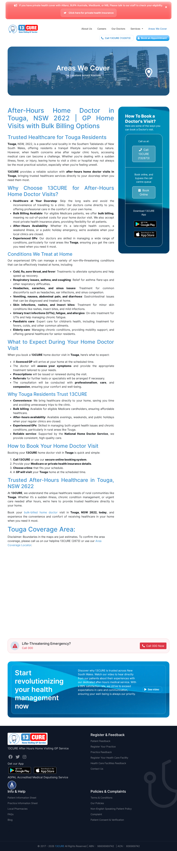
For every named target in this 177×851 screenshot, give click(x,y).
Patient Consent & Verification (107, 819)
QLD (10, 830)
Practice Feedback (101, 752)
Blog (10, 819)
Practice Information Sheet (23, 803)
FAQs (10, 814)
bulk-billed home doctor (41, 512)
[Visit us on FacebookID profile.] (11, 756)
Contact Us (97, 768)
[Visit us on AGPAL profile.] (12, 784)
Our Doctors (118, 28)
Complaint (96, 814)
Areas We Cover (157, 28)
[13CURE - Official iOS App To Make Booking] (143, 234)
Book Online (144, 192)
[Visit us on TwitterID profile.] (18, 756)
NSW (10, 825)
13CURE (59, 846)
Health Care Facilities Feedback (108, 763)
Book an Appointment (154, 38)
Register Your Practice (103, 746)
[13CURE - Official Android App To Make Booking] (143, 224)
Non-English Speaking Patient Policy (111, 808)
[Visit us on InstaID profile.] (24, 756)
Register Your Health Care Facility (109, 757)
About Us (86, 28)
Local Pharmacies (17, 808)
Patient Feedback (100, 740)
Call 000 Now (155, 646)
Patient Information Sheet (22, 797)
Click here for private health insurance (91, 12)
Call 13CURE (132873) (117, 38)
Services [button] (136, 28)
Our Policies (97, 803)
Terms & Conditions (101, 797)
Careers (101, 28)
